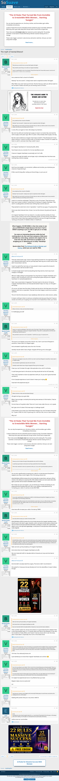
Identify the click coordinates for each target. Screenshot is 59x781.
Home (3, 7)
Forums (9, 7)
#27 (56, 303)
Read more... (29, 42)
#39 (56, 687)
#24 (56, 164)
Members (25, 7)
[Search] (56, 6)
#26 (56, 254)
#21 (56, 59)
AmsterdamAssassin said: (18, 306)
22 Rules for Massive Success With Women (29, 763)
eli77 (3, 54)
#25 (56, 185)
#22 (56, 114)
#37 (56, 640)
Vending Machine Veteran (5, 124)
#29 (56, 353)
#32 (56, 491)
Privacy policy (46, 771)
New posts (3, 9)
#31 (56, 455)
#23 (56, 144)
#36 (56, 615)
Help (51, 771)
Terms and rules (38, 771)
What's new (17, 7)
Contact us (32, 771)
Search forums (9, 9)
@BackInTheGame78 (17, 256)
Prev (3, 56)
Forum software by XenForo (29, 774)
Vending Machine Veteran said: (19, 63)
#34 (56, 534)
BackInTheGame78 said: (18, 118)
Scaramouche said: (17, 711)
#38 (56, 661)
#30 (56, 387)
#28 (56, 323)
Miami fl (8, 722)
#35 (56, 558)
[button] (21, 6)
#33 (56, 512)
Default (3, 771)
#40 (56, 708)
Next (12, 56)
